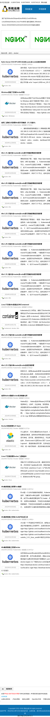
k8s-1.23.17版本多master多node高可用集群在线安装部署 (21, 335)
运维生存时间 (5, 699)
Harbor (11, 419)
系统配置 (28, 9)
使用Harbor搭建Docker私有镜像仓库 (14, 396)
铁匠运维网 (25, 699)
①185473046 (15, 2)
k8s (10, 86)
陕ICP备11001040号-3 (25, 716)
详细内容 (26, 50)
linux (10, 480)
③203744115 (35, 2)
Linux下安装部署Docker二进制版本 (14, 456)
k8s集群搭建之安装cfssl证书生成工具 (14, 517)
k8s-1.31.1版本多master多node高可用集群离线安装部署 (21, 153)
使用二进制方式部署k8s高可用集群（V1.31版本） (18, 123)
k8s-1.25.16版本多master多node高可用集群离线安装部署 (21, 183)
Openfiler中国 (36, 699)
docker (6, 86)
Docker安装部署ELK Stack (11, 426)
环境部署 (42, 9)
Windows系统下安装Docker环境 (13, 92)
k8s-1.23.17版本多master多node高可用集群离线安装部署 (21, 214)
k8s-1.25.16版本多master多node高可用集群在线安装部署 (21, 244)
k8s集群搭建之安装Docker (10, 547)
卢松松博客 (16, 699)
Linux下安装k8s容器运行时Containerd (15, 305)
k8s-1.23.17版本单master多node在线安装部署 (17, 365)
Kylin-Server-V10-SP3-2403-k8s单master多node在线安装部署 (23, 62)
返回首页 (9, 689)
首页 (10, 53)
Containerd (7, 328)
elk (10, 450)
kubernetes (15, 510)
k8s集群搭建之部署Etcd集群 (11, 487)
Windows (12, 116)
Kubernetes (17, 64)
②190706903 (25, 2)
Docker (15, 95)
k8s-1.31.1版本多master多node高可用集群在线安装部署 (21, 274)
